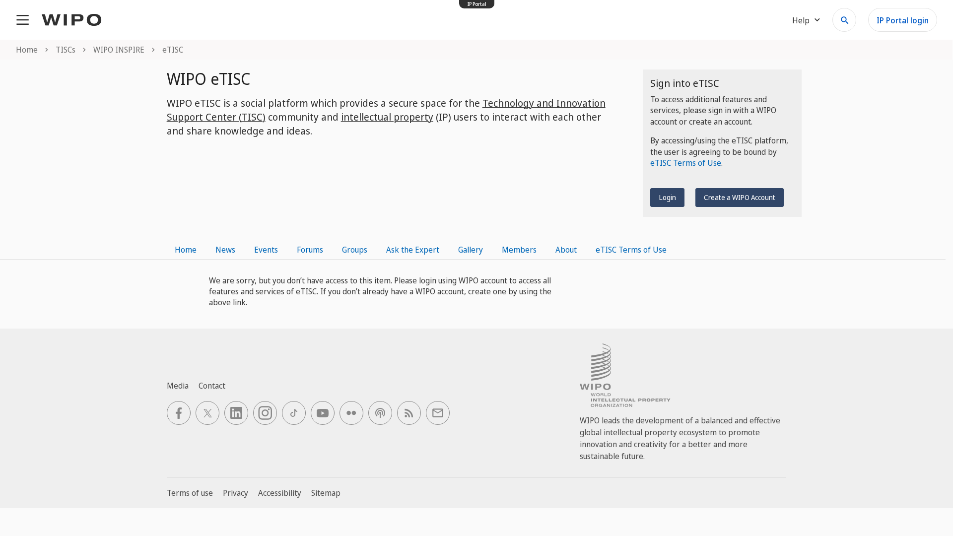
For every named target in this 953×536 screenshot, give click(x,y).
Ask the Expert (412, 249)
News (225, 249)
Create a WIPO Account (739, 197)
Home (186, 249)
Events (266, 249)
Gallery (470, 249)
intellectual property (387, 117)
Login (667, 197)
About (566, 249)
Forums (310, 249)
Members (519, 249)
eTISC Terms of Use (685, 162)
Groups (354, 249)
